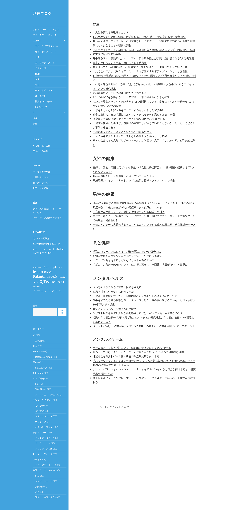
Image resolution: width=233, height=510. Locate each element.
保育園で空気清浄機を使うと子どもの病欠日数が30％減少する (129, 119)
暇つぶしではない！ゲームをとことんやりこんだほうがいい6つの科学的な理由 (138, 352)
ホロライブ (40, 421)
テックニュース (42, 443)
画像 (35, 118)
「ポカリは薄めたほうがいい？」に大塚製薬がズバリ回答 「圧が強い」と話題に (140, 264)
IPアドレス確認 (40, 188)
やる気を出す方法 (41, 145)
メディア (37, 459)
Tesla (36, 282)
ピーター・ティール (42, 454)
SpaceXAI (62, 277)
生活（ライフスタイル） (47, 46)
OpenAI (48, 271)
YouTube (36, 286)
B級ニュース (41, 106)
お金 (37, 57)
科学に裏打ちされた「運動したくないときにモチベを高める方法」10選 (134, 114)
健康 (37, 73)
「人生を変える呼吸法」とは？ (111, 32)
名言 (37, 491)
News (36, 362)
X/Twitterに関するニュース (46, 243)
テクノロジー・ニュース (45, 34)
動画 (35, 123)
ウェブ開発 (38, 378)
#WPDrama (37, 268)
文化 (37, 79)
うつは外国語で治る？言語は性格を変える (117, 287)
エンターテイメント (45, 62)
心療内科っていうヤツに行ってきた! (114, 291)
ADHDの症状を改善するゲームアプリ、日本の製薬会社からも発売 (131, 97)
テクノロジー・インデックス (47, 29)
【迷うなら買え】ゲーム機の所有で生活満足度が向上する (126, 356)
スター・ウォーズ (43, 416)
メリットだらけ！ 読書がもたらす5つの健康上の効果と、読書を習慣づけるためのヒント (144, 326)
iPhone (38, 272)
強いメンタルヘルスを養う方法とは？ (114, 309)
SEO (37, 383)
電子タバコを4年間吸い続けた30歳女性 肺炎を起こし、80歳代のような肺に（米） (141, 67)
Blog (35, 346)
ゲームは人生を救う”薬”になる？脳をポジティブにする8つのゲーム (132, 347)
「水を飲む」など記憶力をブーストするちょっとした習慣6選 (128, 110)
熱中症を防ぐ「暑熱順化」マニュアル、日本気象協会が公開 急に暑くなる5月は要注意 (143, 58)
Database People (43, 356)
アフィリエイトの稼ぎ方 (47, 394)
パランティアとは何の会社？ (47, 217)
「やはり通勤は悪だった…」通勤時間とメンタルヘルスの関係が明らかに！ (136, 296)
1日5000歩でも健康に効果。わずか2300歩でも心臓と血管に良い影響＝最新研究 (139, 36)
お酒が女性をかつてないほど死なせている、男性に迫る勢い (127, 256)
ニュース (37, 40)
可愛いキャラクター (45, 427)
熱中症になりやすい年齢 (107, 54)
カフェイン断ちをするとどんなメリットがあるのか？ (123, 260)
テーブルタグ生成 (41, 171)
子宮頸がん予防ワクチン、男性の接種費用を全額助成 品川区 (129, 211)
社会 (37, 84)
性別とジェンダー (43, 101)
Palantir (39, 276)
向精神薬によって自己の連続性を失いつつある (120, 93)
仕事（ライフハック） (46, 51)
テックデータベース (45, 437)
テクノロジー (41, 68)
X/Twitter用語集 (41, 238)
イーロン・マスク (47, 290)
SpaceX (52, 276)
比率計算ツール (40, 182)
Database (38, 351)
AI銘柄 (38, 340)
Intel (61, 267)
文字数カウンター (41, 177)
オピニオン (40, 95)
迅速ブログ (42, 13)
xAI (61, 282)
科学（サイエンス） (45, 90)
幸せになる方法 (40, 151)
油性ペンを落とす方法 (46, 497)
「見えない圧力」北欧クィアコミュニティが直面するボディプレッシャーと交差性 (140, 71)
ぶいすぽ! (39, 410)
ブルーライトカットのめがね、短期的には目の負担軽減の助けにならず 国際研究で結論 (144, 49)
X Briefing (38, 373)
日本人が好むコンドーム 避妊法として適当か (120, 62)
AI (34, 335)
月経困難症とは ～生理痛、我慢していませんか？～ (123, 176)
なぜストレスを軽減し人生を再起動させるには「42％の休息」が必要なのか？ (138, 313)
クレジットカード (43, 481)
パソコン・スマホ (43, 448)
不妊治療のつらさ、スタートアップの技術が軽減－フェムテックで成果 (134, 180)
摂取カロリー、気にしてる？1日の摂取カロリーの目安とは (127, 251)
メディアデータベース (46, 464)
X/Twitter (48, 282)
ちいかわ (39, 405)
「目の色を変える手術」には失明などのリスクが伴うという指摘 (130, 136)
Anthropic (50, 267)
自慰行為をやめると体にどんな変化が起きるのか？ (122, 132)
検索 (35, 306)
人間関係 (39, 486)
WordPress (41, 389)
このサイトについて (119, 406)
